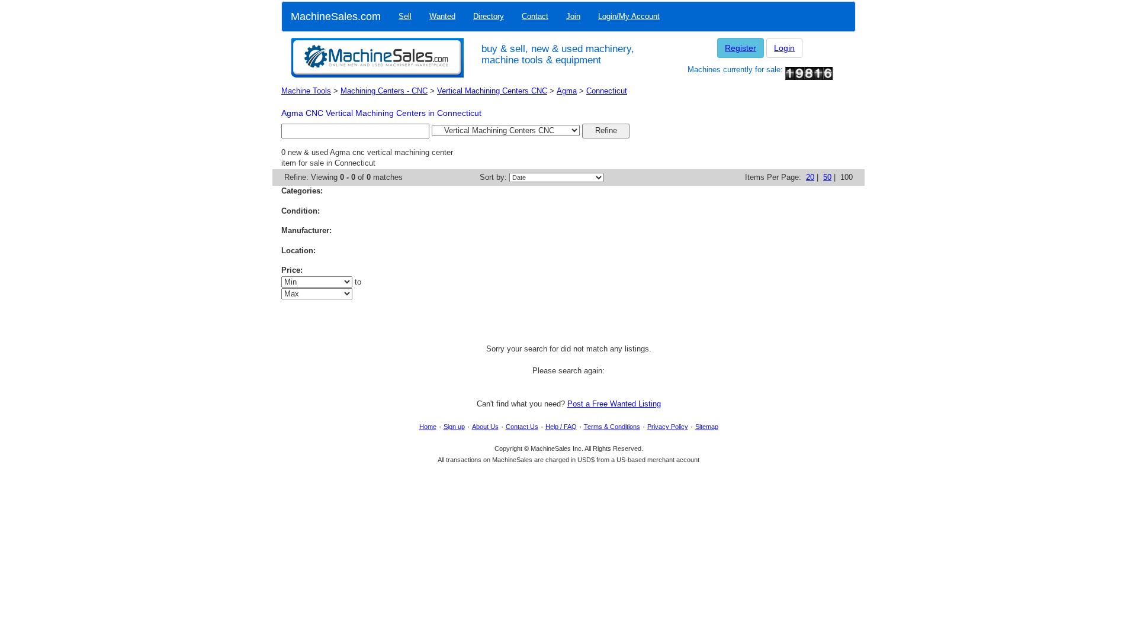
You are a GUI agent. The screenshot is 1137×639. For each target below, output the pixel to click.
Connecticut (606, 90)
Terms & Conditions (612, 426)
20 (810, 177)
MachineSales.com (336, 16)
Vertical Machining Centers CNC (492, 90)
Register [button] (740, 48)
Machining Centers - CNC (384, 90)
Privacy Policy (667, 426)
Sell (405, 16)
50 (827, 177)
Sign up (454, 426)
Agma (567, 90)
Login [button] (784, 48)
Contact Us (522, 426)
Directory (488, 16)
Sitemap (706, 426)
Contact (535, 16)
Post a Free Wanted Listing (614, 403)
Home (427, 426)
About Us (485, 426)
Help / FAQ (561, 426)
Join (573, 16)
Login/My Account (629, 16)
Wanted (442, 16)
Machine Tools (306, 90)
